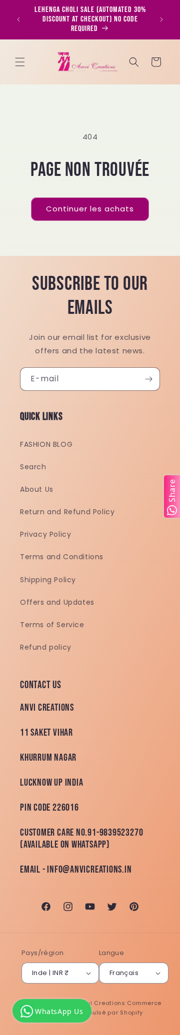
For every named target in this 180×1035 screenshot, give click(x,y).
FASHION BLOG (46, 444)
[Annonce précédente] (19, 19)
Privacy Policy (45, 534)
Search (33, 467)
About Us (37, 489)
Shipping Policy (48, 580)
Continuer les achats (90, 208)
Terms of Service (52, 625)
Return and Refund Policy (67, 512)
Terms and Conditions (62, 557)
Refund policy (46, 647)
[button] (20, 62)
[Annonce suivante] (161, 19)
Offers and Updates (57, 602)
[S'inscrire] (149, 379)
